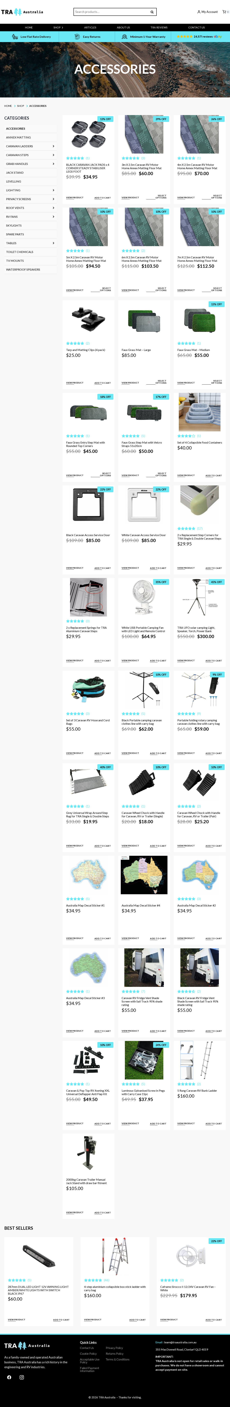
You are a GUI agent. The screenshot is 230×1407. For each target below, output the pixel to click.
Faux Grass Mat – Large (136, 349)
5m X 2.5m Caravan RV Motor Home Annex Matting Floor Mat (86, 258)
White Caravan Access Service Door (144, 535)
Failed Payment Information (89, 1369)
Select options (160, 196)
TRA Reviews (159, 27)
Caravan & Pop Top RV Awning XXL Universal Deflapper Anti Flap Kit (88, 1092)
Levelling (13, 181)
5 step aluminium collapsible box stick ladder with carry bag (196, 1288)
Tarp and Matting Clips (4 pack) (85, 349)
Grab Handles (17, 163)
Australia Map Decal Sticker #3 (85, 998)
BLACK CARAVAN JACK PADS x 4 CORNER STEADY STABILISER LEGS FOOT (87, 168)
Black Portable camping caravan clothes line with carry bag (142, 721)
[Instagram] (22, 1377)
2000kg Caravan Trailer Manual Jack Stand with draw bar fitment (86, 1181)
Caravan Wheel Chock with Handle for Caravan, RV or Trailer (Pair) (198, 814)
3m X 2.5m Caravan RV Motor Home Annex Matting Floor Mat (142, 166)
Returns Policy (114, 1353)
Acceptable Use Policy (90, 1361)
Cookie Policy (88, 1353)
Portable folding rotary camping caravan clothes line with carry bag (198, 721)
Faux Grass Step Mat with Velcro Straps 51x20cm (142, 444)
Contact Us (196, 27)
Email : (159, 1342)
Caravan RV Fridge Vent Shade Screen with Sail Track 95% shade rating (142, 1001)
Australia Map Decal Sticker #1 (85, 905)
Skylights (14, 225)
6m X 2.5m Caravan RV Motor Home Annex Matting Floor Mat (142, 258)
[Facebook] (9, 1377)
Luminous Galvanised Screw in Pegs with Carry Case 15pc (143, 1092)
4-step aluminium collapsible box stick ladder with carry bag (84, 1288)
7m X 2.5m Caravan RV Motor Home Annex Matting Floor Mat (197, 258)
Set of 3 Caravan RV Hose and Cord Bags (88, 721)
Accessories (15, 128)
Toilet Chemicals (19, 251)
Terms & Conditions (118, 1359)
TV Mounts (15, 260)
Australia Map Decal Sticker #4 (141, 905)
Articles (90, 27)
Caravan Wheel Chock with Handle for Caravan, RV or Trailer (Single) (143, 814)
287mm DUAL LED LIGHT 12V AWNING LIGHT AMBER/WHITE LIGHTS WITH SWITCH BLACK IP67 (29, 1292)
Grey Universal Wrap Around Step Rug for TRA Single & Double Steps (87, 814)
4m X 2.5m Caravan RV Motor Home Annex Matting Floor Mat (197, 166)
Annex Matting (18, 137)
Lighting (13, 190)
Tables (11, 243)
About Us (123, 27)
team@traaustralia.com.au (180, 1342)
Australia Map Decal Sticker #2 (196, 905)
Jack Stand (15, 172)
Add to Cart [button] (103, 197)
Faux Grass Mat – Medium (193, 349)
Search (153, 12)
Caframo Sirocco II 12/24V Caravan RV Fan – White (142, 1288)
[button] (199, 36)
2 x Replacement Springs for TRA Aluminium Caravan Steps (86, 629)
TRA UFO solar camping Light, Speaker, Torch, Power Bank (196, 629)
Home (29, 27)
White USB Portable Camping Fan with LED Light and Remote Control (143, 629)
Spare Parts (15, 234)
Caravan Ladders (19, 146)
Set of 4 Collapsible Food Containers (199, 442)
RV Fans (12, 216)
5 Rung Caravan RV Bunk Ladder (197, 1090)
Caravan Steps (17, 155)
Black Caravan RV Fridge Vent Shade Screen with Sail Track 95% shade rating (197, 1001)
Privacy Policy (114, 1347)
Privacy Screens (18, 199)
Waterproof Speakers (23, 269)
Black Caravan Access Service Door (88, 535)
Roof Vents (15, 207)
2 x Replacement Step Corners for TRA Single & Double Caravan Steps (199, 536)
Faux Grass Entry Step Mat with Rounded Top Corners (85, 444)
